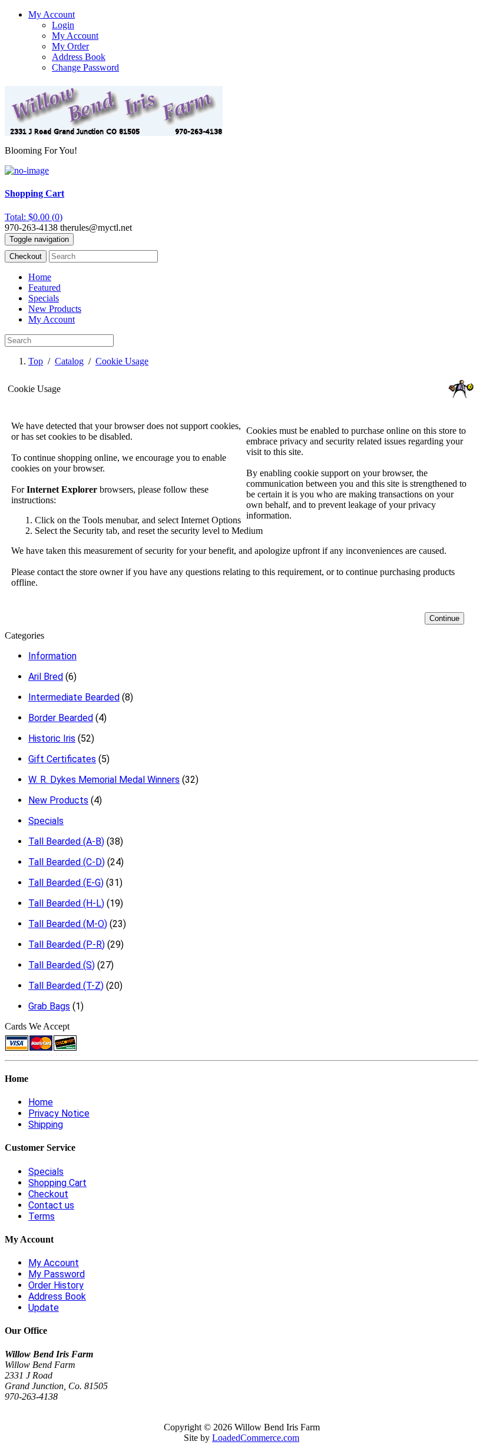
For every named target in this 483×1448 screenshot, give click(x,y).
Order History (56, 1285)
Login (63, 25)
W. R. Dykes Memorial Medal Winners (104, 779)
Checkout (25, 256)
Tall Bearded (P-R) (66, 944)
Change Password (85, 67)
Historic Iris (51, 738)
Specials (43, 298)
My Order (70, 46)
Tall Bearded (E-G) (66, 882)
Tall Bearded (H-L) (66, 903)
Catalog (69, 361)
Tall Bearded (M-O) (67, 923)
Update (43, 1307)
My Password (56, 1274)
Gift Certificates (62, 759)
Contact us (51, 1205)
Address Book (78, 57)
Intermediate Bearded (74, 697)
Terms (41, 1216)
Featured (44, 288)
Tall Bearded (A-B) (66, 841)
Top (35, 361)
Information (52, 656)
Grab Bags (49, 1006)
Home (39, 277)
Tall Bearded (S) (61, 965)
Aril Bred (45, 676)
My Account (75, 36)
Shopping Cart (57, 1182)
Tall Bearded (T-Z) (66, 985)
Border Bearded (60, 717)
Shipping (45, 1124)
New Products (54, 309)
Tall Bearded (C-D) (66, 862)
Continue (444, 618)
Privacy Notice (59, 1113)
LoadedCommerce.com (255, 1438)
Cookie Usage (121, 361)
